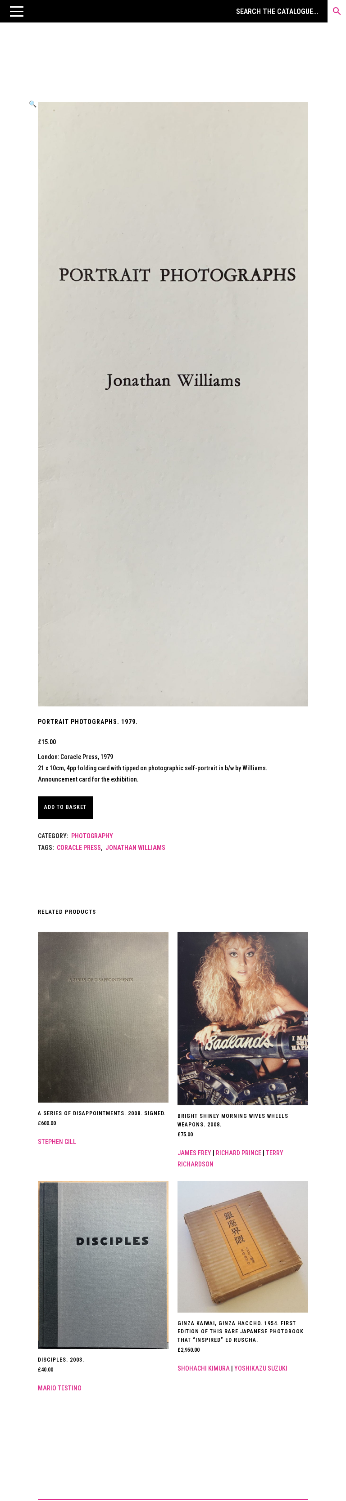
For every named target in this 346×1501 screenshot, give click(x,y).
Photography (92, 836)
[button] (16, 11)
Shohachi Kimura (204, 1368)
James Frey (194, 1153)
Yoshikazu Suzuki (260, 1368)
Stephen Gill (57, 1141)
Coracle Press (79, 847)
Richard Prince (238, 1153)
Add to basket (65, 807)
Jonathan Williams (135, 847)
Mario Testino (60, 1388)
